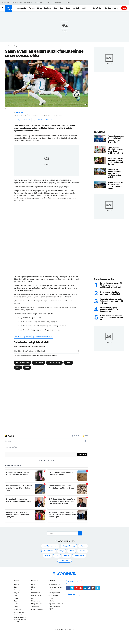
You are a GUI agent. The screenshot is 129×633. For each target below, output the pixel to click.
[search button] (64, 2)
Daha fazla (51, 581)
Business (47, 8)
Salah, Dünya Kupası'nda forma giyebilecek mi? (29, 351)
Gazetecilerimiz (19, 612)
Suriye (47, 555)
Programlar (17, 609)
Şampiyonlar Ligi (54, 362)
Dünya (39, 8)
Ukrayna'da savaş (69, 546)
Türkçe (6, 2)
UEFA (27, 367)
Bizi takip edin (36, 595)
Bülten (33, 587)
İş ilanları (51, 601)
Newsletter (72, 594)
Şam (17, 367)
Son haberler (21, 8)
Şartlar (50, 590)
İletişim (50, 598)
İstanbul (82, 551)
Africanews (35, 606)
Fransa (83, 546)
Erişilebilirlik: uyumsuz (55, 604)
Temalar (16, 581)
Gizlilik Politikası (53, 595)
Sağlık (84, 8)
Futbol (68, 362)
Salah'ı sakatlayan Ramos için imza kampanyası (29, 346)
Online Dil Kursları (37, 609)
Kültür (68, 8)
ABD (57, 555)
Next (61, 8)
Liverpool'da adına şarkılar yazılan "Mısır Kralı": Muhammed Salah (35, 356)
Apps (33, 598)
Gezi (55, 8)
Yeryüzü (76, 8)
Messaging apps (36, 601)
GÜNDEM (99, 132)
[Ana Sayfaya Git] (8, 8)
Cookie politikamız (54, 592)
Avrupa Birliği (79, 555)
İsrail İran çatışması (50, 546)
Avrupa (31, 8)
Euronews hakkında (54, 584)
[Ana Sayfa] (5, 46)
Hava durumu (35, 590)
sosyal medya (64, 560)
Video (16, 606)
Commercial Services (55, 587)
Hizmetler (34, 581)
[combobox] (75, 2)
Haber (10, 46)
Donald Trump (49, 551)
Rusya (61, 551)
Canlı (124, 8)
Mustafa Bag (19, 112)
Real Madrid (39, 362)
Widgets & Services (37, 604)
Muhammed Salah (22, 362)
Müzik (72, 551)
